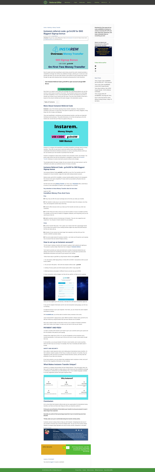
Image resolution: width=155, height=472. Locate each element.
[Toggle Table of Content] (56, 102)
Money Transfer (56, 27)
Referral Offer (55, 2)
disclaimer (71, 37)
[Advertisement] (77, 13)
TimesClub (75, 183)
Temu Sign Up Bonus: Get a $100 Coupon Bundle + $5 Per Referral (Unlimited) (103, 90)
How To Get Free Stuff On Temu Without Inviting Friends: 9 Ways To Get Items (103, 99)
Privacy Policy (78, 470)
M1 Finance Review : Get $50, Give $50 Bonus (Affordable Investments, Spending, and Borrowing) (80, 449)
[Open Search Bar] (109, 2)
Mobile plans (82, 2)
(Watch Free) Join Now (100, 45)
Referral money (90, 470)
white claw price (47, 447)
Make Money (67, 2)
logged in (52, 462)
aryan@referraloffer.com (49, 39)
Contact (84, 470)
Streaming (97, 2)
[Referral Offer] (46, 2)
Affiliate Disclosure (99, 470)
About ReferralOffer (108, 470)
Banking (89, 2)
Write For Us (104, 2)
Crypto (75, 2)
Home (45, 27)
